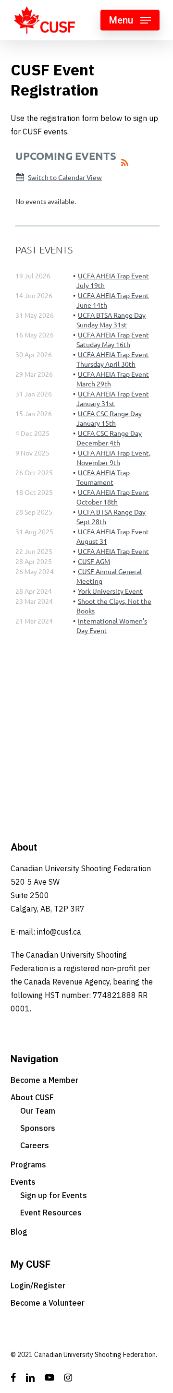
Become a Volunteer (48, 1303)
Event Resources (51, 1212)
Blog (19, 1232)
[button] (130, 20)
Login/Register (38, 1285)
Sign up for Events (53, 1195)
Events (23, 1182)
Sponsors (37, 1128)
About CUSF (32, 1097)
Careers (34, 1145)
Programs (28, 1164)
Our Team (37, 1111)
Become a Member (44, 1080)
